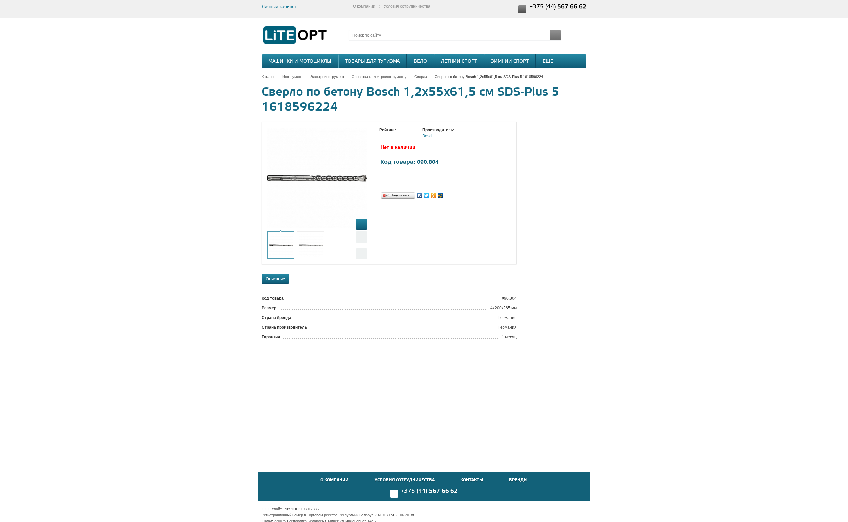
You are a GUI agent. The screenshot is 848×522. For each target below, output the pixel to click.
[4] (402, 136)
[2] (389, 136)
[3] (396, 136)
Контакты (471, 480)
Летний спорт (459, 61)
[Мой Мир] (440, 195)
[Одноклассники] (433, 195)
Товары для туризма (372, 61)
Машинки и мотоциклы (299, 61)
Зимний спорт (510, 61)
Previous (361, 236)
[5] (409, 136)
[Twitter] (426, 195)
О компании (364, 6)
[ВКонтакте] (419, 195)
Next (361, 253)
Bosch (428, 136)
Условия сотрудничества (407, 6)
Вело (420, 61)
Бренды (518, 480)
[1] (382, 136)
